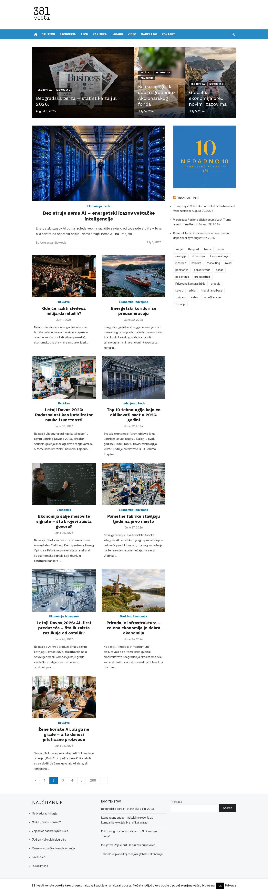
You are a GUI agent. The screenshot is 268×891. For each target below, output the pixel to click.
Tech (84, 34)
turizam (180, 297)
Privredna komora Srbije (190, 283)
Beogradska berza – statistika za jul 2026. (128, 809)
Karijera (100, 34)
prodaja (215, 283)
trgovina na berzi (211, 290)
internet (180, 263)
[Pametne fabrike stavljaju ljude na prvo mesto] (133, 484)
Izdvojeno (63, 90)
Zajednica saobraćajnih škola (50, 831)
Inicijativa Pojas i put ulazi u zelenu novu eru (128, 845)
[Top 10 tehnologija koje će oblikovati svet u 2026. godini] (133, 377)
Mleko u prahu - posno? (46, 822)
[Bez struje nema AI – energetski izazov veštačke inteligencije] (98, 163)
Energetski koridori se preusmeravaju (133, 311)
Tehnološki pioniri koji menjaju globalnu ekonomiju (132, 854)
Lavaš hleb (38, 857)
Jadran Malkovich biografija (49, 839)
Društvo (48, 34)
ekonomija (198, 256)
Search (227, 808)
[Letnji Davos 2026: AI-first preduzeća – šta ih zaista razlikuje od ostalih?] (64, 590)
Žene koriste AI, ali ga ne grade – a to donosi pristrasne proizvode (63, 734)
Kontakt (168, 34)
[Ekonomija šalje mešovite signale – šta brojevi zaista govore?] (64, 484)
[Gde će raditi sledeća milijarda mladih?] (64, 276)
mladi (228, 263)
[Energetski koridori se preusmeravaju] (133, 276)
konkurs (196, 263)
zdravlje (180, 304)
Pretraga (176, 802)
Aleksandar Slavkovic (53, 242)
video (194, 297)
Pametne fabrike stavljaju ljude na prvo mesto (133, 519)
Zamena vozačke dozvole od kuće (53, 848)
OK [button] (220, 885)
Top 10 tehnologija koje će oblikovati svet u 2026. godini (133, 415)
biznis (220, 249)
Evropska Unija (219, 256)
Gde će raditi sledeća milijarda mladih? (64, 311)
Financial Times (188, 198)
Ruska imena (40, 866)
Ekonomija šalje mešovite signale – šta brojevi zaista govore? (63, 521)
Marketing (149, 34)
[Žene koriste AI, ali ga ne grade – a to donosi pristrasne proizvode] (64, 697)
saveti (179, 290)
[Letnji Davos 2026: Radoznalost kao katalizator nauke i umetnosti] (64, 377)
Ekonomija (68, 34)
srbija (192, 290)
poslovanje (182, 277)
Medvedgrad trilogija (44, 813)
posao (219, 270)
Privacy (230, 885)
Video (132, 34)
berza (207, 249)
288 (93, 780)
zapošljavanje (212, 297)
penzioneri (182, 270)
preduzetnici (202, 277)
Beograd (193, 249)
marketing (213, 263)
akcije (179, 249)
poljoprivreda (202, 270)
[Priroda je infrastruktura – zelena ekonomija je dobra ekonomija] (133, 590)
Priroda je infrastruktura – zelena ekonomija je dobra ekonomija (133, 628)
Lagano (117, 34)
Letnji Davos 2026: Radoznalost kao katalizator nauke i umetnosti (64, 415)
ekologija (180, 256)
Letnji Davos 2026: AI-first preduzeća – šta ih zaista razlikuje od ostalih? (63, 628)
